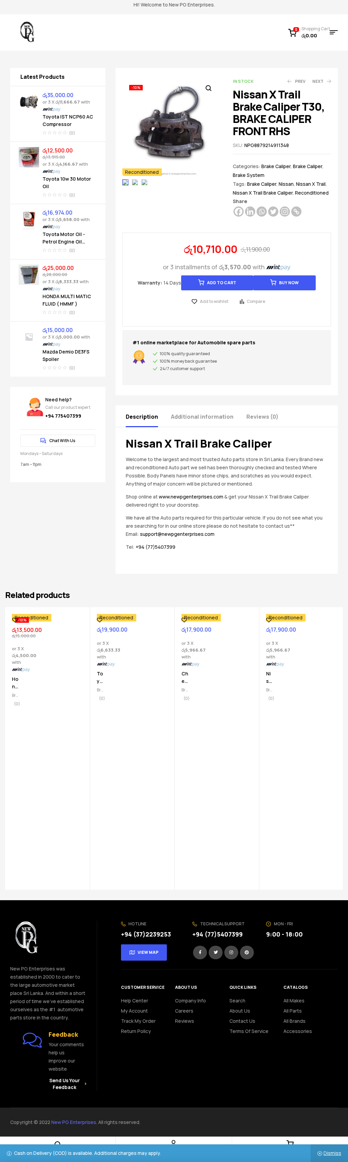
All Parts (292, 1010)
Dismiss (332, 1153)
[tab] (148, 416)
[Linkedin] (250, 211)
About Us (239, 1010)
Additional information (202, 416)
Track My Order (138, 1021)
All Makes (293, 1000)
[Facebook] (238, 211)
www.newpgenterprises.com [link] (191, 496)
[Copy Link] (296, 211)
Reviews (184, 1021)
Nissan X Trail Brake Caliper (263, 192)
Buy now (289, 283)
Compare (256, 301)
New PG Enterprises (73, 1122)
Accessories (297, 1031)
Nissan (286, 184)
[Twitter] (273, 211)
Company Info (190, 1000)
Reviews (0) (262, 416)
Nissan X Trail (311, 184)
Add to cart (221, 283)
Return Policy (136, 1031)
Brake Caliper (276, 166)
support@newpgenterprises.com (177, 534)
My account (134, 1010)
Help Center (134, 1000)
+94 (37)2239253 (146, 934)
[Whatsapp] (262, 211)
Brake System (248, 175)
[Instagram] (285, 211)
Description (142, 416)
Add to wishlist (214, 301)
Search (237, 1000)
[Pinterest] (247, 953)
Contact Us (242, 1021)
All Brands (294, 1021)
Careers (184, 1010)
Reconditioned (312, 192)
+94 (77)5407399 (155, 547)
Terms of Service (248, 1031)
